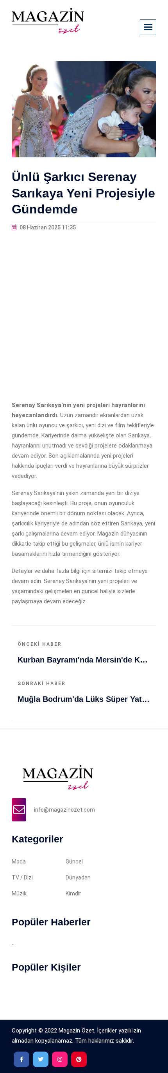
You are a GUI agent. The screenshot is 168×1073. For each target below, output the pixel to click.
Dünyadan (78, 877)
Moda (19, 861)
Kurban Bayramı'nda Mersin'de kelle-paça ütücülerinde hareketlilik (84, 659)
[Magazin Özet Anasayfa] (48, 20)
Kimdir (73, 893)
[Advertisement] (84, 316)
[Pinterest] (79, 1059)
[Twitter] (40, 1059)
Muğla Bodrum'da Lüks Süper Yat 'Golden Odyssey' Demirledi (84, 699)
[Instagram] (60, 1059)
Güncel (74, 861)
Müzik (19, 893)
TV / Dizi (22, 877)
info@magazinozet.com (64, 810)
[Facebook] (21, 1059)
